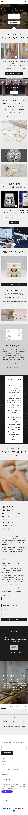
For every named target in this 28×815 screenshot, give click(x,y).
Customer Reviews (17, 116)
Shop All (14, 222)
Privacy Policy (4, 772)
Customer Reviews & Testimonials (10, 769)
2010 (4, 706)
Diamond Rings (13, 38)
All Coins (14, 22)
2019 (11, 706)
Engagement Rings (14, 16)
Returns (3, 761)
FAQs (2, 764)
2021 (17, 706)
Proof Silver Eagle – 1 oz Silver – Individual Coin (9, 213)
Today (24, 706)
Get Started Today (14, 367)
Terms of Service (5, 774)
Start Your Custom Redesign (17, 319)
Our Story (8, 116)
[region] (14, 723)
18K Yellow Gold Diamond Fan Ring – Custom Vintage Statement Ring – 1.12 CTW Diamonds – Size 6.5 (10, 63)
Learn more (14, 439)
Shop (14, 92)
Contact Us (4, 767)
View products (14, 284)
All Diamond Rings (14, 73)
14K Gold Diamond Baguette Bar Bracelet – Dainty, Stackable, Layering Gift (11, 516)
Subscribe (7, 753)
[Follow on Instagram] (2, 796)
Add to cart (14, 619)
